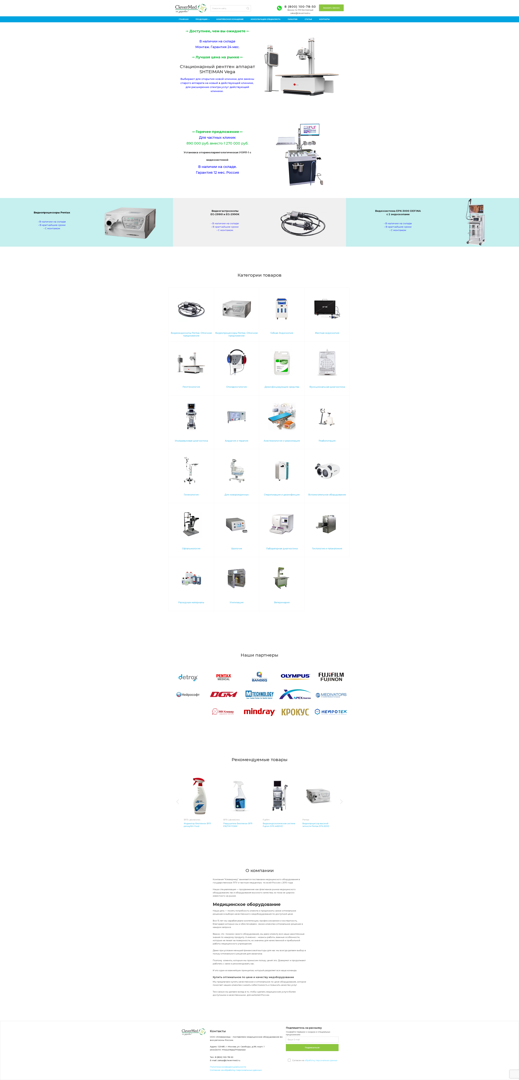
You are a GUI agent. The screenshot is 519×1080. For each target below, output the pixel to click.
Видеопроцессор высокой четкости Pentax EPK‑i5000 (315, 824)
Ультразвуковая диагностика (191, 441)
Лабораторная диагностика (282, 548)
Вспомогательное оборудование (327, 494)
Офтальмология (191, 548)
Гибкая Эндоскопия (281, 333)
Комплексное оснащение (229, 19)
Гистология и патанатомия (327, 548)
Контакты (324, 19)
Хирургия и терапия (236, 441)
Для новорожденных (236, 494)
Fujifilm (266, 820)
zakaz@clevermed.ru (300, 13)
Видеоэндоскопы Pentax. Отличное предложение (191, 334)
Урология (236, 548)
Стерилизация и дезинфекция (282, 494)
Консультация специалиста (265, 19)
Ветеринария (282, 602)
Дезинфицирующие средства (282, 387)
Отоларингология (236, 387)
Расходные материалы (191, 602)
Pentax (305, 820)
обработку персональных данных (321, 1060)
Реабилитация (327, 441)
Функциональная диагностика (327, 387)
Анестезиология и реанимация (282, 441)
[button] (177, 802)
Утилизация (237, 602)
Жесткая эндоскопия (327, 333)
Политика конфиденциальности (228, 1067)
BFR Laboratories (192, 820)
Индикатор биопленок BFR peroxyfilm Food (197, 824)
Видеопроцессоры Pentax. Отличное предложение (236, 334)
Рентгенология (191, 387)
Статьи (308, 19)
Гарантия (292, 19)
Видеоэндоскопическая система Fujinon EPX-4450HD (279, 824)
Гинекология (191, 494)
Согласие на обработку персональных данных (236, 1070)
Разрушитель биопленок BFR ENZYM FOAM (237, 824)
